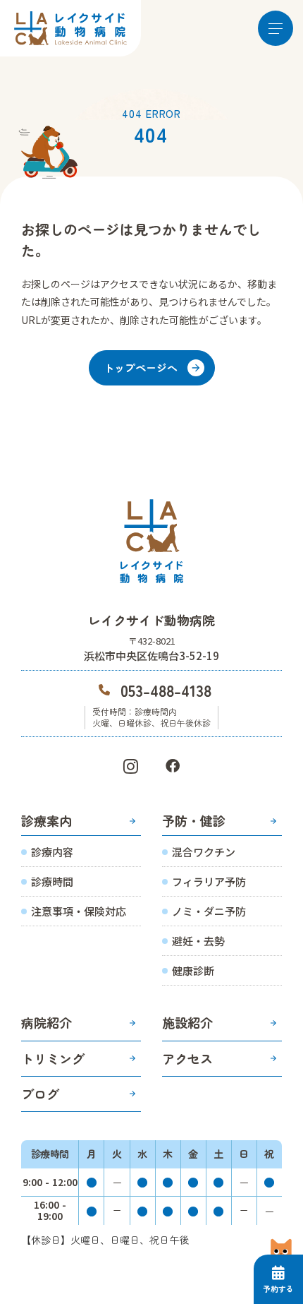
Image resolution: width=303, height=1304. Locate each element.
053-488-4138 (165, 690)
